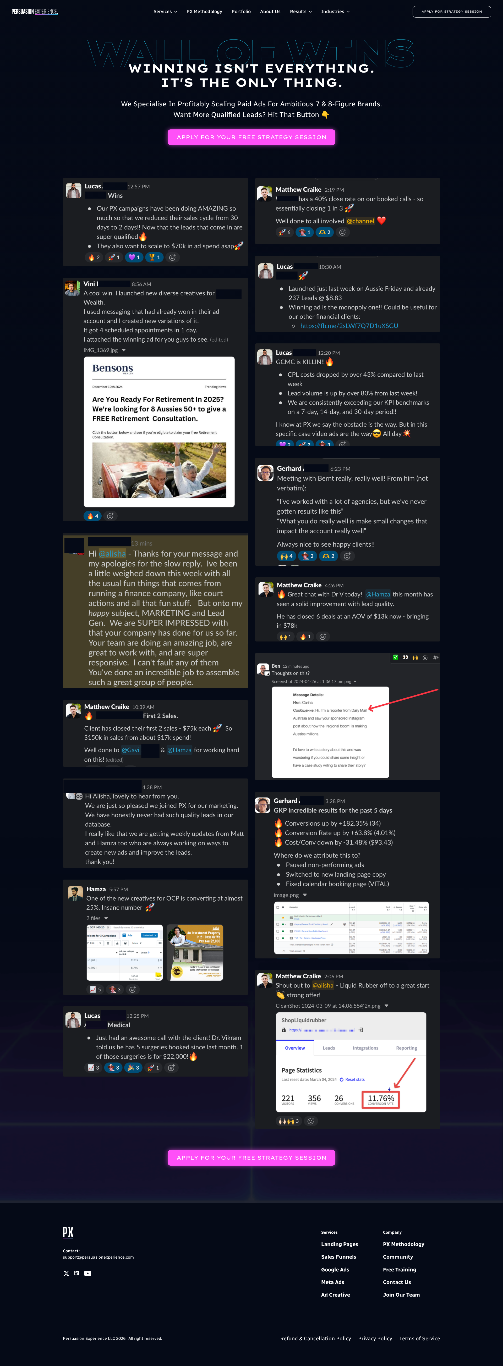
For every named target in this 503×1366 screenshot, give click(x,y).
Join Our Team (401, 1295)
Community (398, 1257)
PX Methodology (204, 11)
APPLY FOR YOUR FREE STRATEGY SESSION (252, 137)
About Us (270, 11)
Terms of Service (419, 1338)
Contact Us (397, 1282)
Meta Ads (332, 1282)
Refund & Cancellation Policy (315, 1338)
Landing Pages (339, 1244)
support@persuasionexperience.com (98, 1257)
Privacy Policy (375, 1338)
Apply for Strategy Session (452, 11)
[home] (59, 12)
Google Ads (335, 1269)
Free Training (399, 1269)
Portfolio (241, 11)
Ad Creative (335, 1295)
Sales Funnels (338, 1257)
